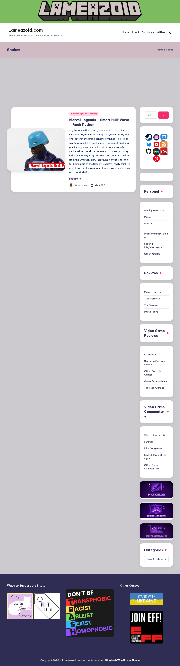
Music (147, 216)
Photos (148, 223)
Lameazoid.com (25, 30)
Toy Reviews (151, 305)
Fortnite (148, 441)
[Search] (163, 115)
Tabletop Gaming (154, 387)
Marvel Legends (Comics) (84, 114)
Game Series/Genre (155, 381)
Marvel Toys (151, 311)
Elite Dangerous (153, 448)
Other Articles (152, 253)
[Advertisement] (90, 79)
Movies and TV (152, 292)
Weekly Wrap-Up (154, 210)
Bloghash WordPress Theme (122, 660)
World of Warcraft (154, 435)
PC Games (150, 354)
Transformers (152, 298)
